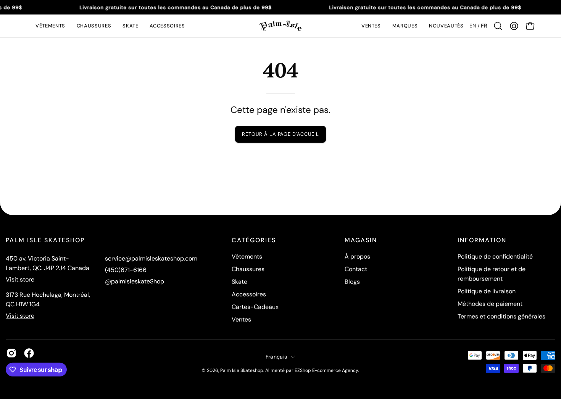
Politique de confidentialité (495, 257)
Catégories (254, 240)
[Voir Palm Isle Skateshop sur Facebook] (29, 353)
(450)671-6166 (126, 270)
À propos (357, 257)
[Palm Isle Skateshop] (280, 26)
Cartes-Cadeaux (255, 307)
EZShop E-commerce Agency (326, 370)
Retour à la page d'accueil (280, 134)
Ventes (241, 319)
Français (276, 356)
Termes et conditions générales (501, 316)
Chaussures (248, 269)
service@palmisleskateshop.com (151, 258)
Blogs (352, 282)
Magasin (361, 240)
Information (482, 240)
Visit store (20, 279)
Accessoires (249, 294)
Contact (356, 269)
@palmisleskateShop (134, 281)
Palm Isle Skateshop (241, 370)
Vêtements (247, 257)
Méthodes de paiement (490, 304)
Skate (239, 282)
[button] (50, 25)
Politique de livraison (487, 291)
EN (472, 25)
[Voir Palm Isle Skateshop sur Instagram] (11, 353)
